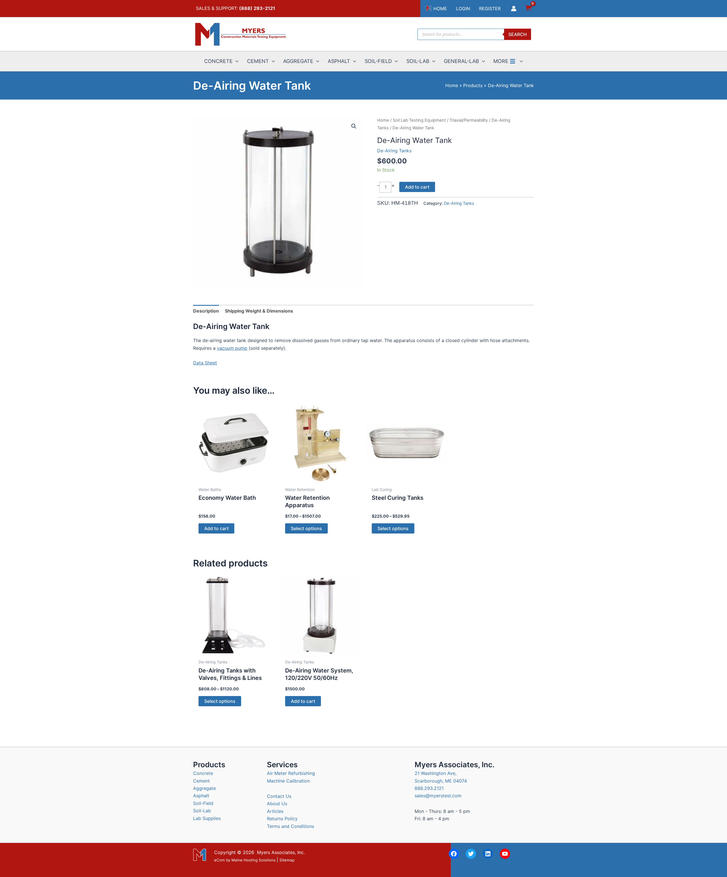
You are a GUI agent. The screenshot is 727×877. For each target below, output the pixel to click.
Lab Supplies (207, 818)
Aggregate (204, 788)
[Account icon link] (514, 8)
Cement (201, 781)
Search (517, 34)
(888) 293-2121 (257, 8)
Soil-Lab (202, 810)
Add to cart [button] (216, 528)
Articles (275, 811)
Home (383, 120)
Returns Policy (282, 818)
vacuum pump (232, 348)
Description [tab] (206, 311)
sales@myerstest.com (438, 795)
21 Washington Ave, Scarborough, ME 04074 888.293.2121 (441, 780)
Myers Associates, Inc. (281, 852)
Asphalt (201, 795)
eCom (219, 860)
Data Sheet (205, 363)
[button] (236, 61)
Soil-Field (203, 803)
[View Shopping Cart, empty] (528, 8)
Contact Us (279, 796)
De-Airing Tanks (394, 150)
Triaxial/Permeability (469, 120)
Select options (306, 528)
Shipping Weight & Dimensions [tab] (259, 311)
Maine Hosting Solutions (253, 860)
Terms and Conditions (290, 826)
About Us (277, 803)
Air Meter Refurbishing (291, 773)
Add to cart (417, 187)
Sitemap (286, 860)
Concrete (203, 773)
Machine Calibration (288, 781)
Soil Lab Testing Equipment (419, 120)
